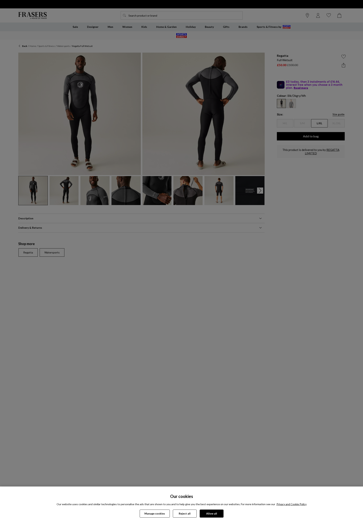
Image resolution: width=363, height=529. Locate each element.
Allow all (211, 513)
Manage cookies (154, 513)
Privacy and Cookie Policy (291, 504)
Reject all (185, 513)
